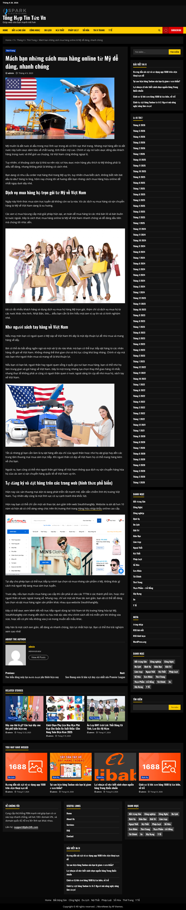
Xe (134, 599)
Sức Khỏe (137, 570)
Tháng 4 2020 (139, 465)
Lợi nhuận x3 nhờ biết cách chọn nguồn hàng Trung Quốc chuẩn (114, 786)
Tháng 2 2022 (139, 413)
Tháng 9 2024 (139, 246)
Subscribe (176, 30)
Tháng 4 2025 (139, 205)
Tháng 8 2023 (139, 321)
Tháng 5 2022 (139, 396)
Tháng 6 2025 (139, 194)
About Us (71, 819)
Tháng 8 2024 (139, 251)
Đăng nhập (138, 624)
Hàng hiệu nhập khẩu (90, 508)
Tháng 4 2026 (139, 136)
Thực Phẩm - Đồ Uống (144, 682)
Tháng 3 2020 (139, 471)
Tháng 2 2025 (139, 217)
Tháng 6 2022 (139, 390)
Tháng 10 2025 (139, 171)
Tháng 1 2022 (139, 419)
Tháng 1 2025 (139, 223)
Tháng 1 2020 (139, 482)
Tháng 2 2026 (139, 148)
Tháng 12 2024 (139, 229)
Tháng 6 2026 (139, 125)
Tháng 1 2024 (139, 292)
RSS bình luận (139, 636)
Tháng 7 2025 (139, 188)
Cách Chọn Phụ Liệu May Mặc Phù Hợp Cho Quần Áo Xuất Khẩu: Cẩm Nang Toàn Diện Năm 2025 (63, 728)
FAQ (68, 830)
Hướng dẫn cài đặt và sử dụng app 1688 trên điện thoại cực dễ (25, 786)
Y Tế (110, 30)
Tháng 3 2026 (139, 142)
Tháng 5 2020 (139, 459)
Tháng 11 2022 (139, 372)
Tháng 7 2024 (139, 257)
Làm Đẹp (137, 542)
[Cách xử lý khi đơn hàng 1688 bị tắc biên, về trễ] (160, 767)
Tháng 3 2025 (139, 211)
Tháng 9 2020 (139, 436)
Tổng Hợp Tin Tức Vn (24, 17)
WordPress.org (139, 641)
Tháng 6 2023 (139, 332)
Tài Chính (137, 576)
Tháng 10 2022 (139, 378)
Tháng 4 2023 (139, 344)
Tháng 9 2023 (139, 315)
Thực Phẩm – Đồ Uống (143, 588)
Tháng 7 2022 (139, 384)
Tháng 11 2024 (139, 234)
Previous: (32, 675)
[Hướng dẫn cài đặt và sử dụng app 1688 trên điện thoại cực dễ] (26, 767)
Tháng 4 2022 (139, 401)
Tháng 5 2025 (139, 200)
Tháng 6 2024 (139, 263)
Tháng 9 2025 (139, 177)
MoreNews (102, 906)
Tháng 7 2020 (139, 447)
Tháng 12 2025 (139, 159)
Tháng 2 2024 (139, 286)
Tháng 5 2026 (139, 131)
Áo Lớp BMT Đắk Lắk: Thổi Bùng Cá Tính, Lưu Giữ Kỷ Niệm (105, 726)
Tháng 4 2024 (139, 275)
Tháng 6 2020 (139, 453)
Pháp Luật (73, 30)
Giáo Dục (137, 536)
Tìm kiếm (137, 699)
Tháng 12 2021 (139, 424)
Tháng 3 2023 (139, 350)
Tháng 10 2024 (139, 240)
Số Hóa (86, 30)
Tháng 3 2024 (139, 280)
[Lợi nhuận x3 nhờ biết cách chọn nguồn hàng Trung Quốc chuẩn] (115, 767)
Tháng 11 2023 (139, 303)
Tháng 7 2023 (139, 326)
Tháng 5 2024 (139, 269)
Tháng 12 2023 (139, 298)
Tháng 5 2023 (139, 338)
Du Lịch (48, 30)
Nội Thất (60, 30)
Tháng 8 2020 (139, 442)
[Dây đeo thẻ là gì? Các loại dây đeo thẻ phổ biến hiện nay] (24, 708)
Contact (70, 836)
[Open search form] (159, 30)
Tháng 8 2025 (139, 182)
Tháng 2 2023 (139, 355)
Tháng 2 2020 (139, 476)
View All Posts (38, 657)
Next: (95, 675)
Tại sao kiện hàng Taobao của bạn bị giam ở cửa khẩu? (156, 81)
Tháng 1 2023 (139, 361)
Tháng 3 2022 (139, 407)
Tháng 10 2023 (139, 309)
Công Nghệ (35, 30)
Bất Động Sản (18, 30)
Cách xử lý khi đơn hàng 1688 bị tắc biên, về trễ (154, 96)
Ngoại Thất (137, 547)
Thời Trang (99, 30)
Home (5, 30)
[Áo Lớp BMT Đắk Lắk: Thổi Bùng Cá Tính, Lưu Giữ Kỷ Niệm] (106, 708)
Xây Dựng (137, 593)
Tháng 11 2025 (139, 165)
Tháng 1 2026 (139, 154)
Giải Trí (136, 530)
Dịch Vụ (136, 518)
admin (11, 73)
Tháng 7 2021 (139, 430)
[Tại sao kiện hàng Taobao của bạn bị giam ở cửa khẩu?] (71, 767)
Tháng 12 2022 (139, 367)
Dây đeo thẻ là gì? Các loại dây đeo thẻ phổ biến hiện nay (23, 726)
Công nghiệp (138, 513)
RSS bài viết (138, 630)
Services (70, 824)
